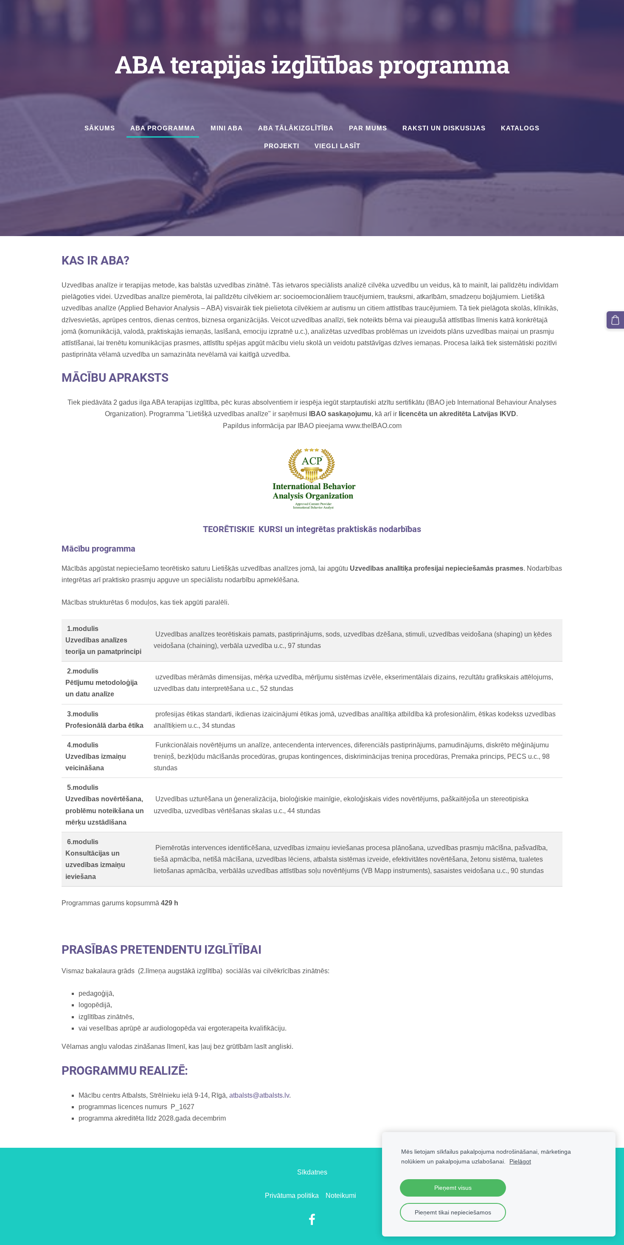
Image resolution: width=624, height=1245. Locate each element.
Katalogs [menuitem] (520, 128)
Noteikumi (341, 1195)
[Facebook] (312, 1219)
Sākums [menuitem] (99, 128)
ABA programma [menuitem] (162, 128)
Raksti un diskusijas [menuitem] (444, 128)
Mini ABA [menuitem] (227, 128)
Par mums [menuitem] (368, 128)
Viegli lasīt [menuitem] (337, 145)
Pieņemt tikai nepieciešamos (453, 1212)
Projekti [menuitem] (281, 145)
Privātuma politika (292, 1195)
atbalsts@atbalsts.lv (259, 1095)
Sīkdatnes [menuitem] (312, 1172)
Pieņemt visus (453, 1187)
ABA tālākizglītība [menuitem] (296, 128)
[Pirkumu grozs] (615, 320)
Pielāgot (520, 1161)
